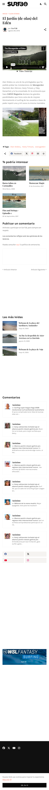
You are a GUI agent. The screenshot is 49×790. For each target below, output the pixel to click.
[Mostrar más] (43, 153)
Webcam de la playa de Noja (31, 349)
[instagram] (35, 560)
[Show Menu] (3, 4)
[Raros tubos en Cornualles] (14, 173)
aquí (18, 244)
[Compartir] (45, 29)
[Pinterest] (32, 153)
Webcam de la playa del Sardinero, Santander (29, 324)
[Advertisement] (24, 696)
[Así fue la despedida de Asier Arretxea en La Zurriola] (10, 338)
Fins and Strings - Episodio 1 (11, 211)
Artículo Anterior (10, 270)
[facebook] (13, 554)
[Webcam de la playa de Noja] (10, 351)
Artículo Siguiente (38, 270)
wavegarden (40, 147)
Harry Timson (28, 147)
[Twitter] (26, 153)
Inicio (5, 13)
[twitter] (35, 554)
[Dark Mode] (41, 4)
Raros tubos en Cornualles (9, 184)
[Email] (37, 153)
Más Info (6, 780)
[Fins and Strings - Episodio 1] (14, 200)
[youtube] (13, 560)
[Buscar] (45, 4)
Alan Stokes (14, 13)
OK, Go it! (24, 785)
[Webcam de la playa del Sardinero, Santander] (10, 326)
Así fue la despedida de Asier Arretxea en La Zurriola (31, 336)
